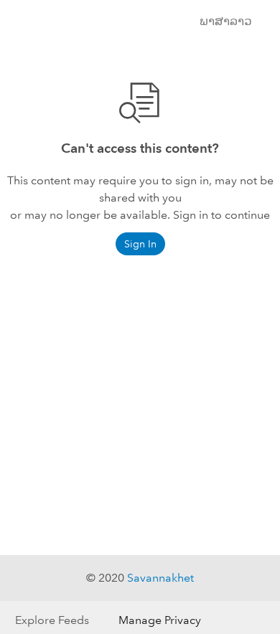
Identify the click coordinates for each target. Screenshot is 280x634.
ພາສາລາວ (226, 21)
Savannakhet (160, 578)
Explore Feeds (52, 620)
